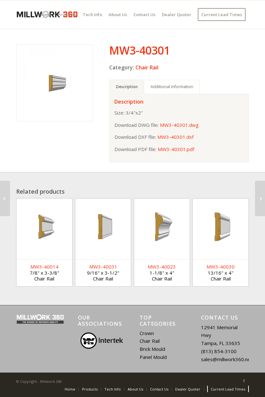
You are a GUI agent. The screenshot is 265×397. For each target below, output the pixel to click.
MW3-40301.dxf (175, 137)
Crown (147, 333)
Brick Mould (152, 349)
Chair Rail (146, 67)
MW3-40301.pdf (176, 149)
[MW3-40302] (260, 198)
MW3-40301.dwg (179, 125)
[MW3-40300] (5, 198)
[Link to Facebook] (244, 381)
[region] (102, 340)
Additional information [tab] (172, 86)
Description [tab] (127, 86)
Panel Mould (153, 357)
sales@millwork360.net (226, 359)
